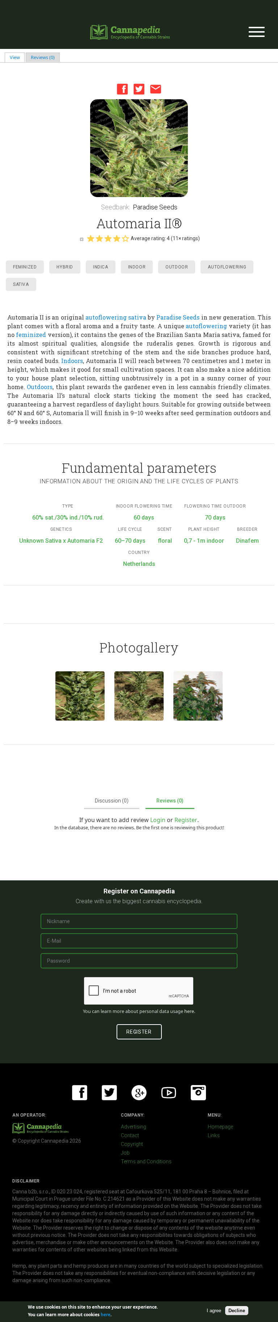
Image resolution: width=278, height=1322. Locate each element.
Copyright (132, 1144)
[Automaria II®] (139, 148)
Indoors (72, 360)
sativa (137, 317)
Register (185, 820)
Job (125, 1153)
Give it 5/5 (125, 238)
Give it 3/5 (107, 238)
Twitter (139, 89)
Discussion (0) (112, 801)
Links (214, 1135)
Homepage (220, 1127)
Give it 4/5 (116, 238)
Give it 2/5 (99, 238)
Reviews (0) (43, 57)
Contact (130, 1135)
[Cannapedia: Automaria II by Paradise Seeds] (139, 696)
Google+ (139, 1093)
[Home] (130, 32)
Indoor (137, 267)
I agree (214, 1310)
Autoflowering (227, 267)
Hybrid (64, 267)
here (189, 1011)
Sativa (21, 284)
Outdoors (39, 387)
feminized (31, 334)
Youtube (169, 1093)
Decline (236, 1310)
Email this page (155, 89)
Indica (100, 267)
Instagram (198, 1093)
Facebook (122, 89)
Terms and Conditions (146, 1161)
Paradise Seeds (155, 207)
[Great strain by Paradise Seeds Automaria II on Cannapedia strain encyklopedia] (198, 696)
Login (157, 820)
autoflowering (106, 317)
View (17, 57)
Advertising (133, 1127)
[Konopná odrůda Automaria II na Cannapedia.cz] (80, 696)
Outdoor (176, 267)
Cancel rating (81, 238)
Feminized (25, 267)
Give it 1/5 (90, 238)
